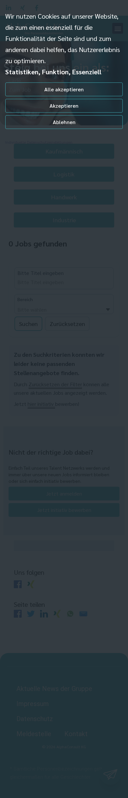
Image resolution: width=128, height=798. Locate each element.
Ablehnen (64, 121)
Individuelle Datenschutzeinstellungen (39, 142)
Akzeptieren (64, 105)
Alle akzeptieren (64, 89)
